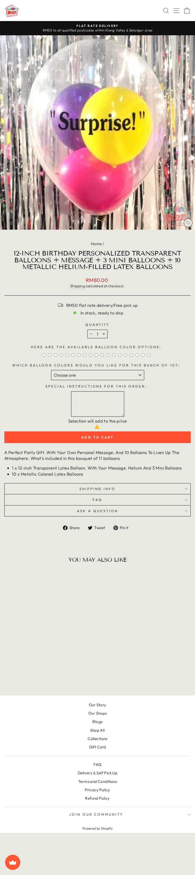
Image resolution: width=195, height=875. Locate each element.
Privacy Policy (97, 789)
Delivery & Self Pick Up (98, 772)
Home (96, 243)
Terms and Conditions (97, 781)
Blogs (97, 721)
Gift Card (97, 747)
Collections (97, 738)
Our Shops (97, 713)
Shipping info (97, 489)
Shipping (77, 286)
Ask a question (97, 511)
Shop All (97, 730)
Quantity (97, 325)
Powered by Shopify (97, 828)
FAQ (97, 500)
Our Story (97, 704)
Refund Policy (97, 798)
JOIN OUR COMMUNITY (96, 814)
